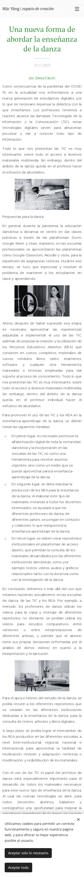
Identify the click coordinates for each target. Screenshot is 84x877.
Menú (77, 8)
